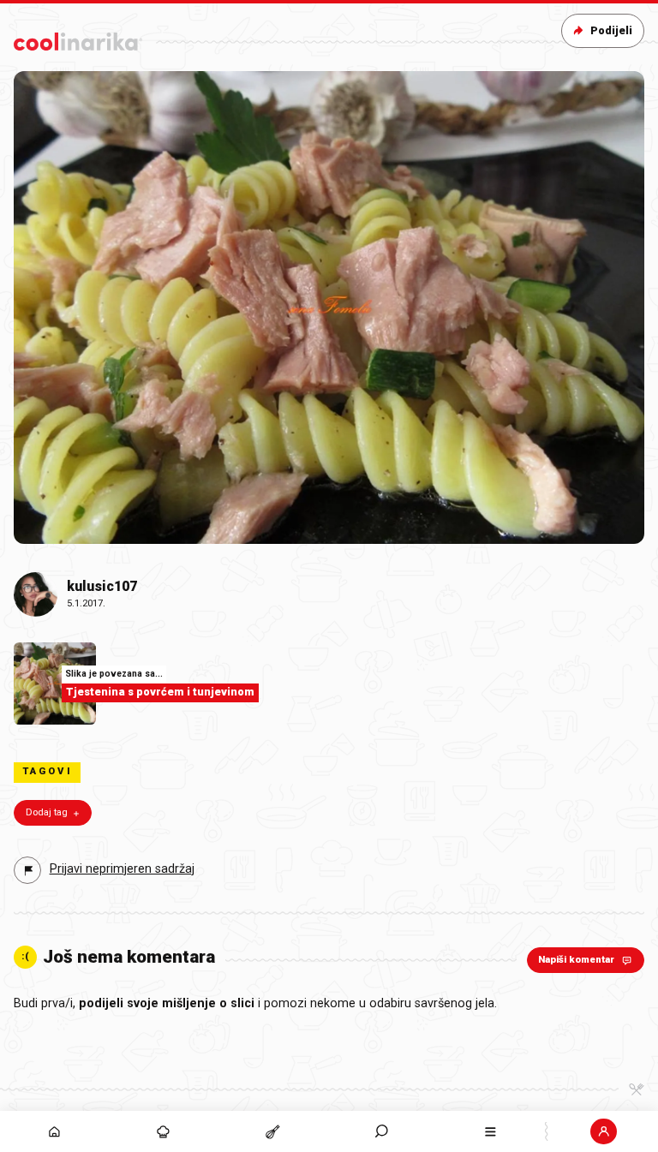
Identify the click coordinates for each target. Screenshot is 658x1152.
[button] (381, 1131)
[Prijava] (603, 1131)
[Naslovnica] (54, 1131)
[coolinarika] (78, 38)
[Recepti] (272, 1131)
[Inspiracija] (163, 1131)
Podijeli (611, 30)
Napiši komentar (576, 959)
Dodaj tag (47, 812)
